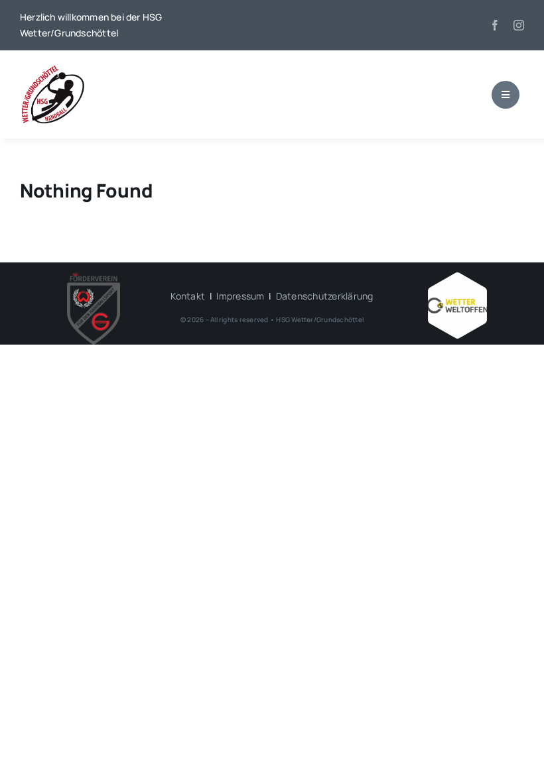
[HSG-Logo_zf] (53, 69)
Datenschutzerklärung (325, 296)
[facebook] (495, 25)
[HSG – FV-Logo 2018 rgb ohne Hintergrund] (93, 277)
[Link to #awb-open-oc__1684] (505, 95)
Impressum (240, 296)
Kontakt (187, 296)
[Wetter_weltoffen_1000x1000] (457, 277)
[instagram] (518, 25)
